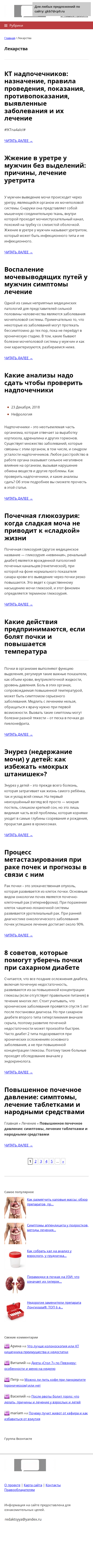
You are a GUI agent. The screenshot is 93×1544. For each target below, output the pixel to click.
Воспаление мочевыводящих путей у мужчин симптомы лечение (46, 280)
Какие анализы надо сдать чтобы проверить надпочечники (43, 382)
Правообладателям (19, 1490)
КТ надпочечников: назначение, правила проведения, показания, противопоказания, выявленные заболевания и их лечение (44, 95)
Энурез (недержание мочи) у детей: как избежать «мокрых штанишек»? (38, 762)
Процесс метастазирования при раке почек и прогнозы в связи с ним (45, 863)
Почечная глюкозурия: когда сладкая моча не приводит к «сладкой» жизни (42, 526)
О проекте (12, 1485)
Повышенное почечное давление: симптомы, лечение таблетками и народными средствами (44, 1100)
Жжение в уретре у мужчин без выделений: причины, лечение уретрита (45, 169)
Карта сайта (33, 1485)
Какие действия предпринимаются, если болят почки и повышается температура (44, 636)
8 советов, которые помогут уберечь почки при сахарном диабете (43, 959)
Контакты (53, 1485)
